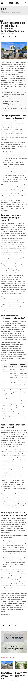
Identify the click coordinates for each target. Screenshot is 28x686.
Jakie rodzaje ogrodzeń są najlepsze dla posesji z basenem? (14, 99)
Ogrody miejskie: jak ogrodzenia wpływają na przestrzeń (14, 648)
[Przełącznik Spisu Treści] (24, 92)
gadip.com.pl (11, 33)
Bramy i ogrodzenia (5, 670)
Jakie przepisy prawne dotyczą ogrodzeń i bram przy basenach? (14, 109)
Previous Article (14, 635)
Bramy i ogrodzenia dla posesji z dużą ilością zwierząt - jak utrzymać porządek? (14, 637)
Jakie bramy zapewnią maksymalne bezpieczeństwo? (11, 102)
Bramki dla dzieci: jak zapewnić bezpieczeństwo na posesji (21, 674)
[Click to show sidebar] (1, 21)
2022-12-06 (3, 33)
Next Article (13, 646)
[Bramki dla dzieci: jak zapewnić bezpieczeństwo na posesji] (21, 665)
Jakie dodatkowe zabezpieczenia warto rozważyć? (12, 106)
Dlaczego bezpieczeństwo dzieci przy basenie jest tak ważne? (13, 95)
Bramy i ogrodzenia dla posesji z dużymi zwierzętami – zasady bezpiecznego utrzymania (7, 675)
